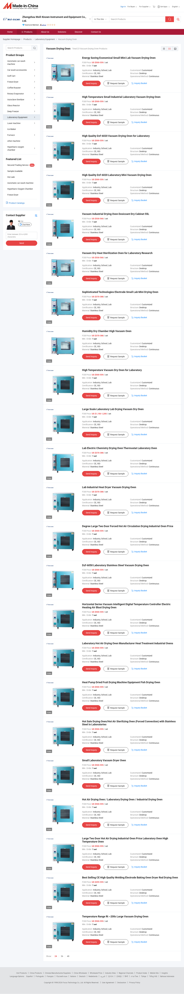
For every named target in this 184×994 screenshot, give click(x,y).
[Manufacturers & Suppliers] (21, 5)
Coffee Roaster (14, 87)
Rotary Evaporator (15, 93)
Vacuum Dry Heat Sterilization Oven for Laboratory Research (117, 253)
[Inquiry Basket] (154, 6)
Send (21, 243)
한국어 (110, 976)
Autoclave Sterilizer (15, 99)
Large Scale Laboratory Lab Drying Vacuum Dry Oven (113, 409)
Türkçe (143, 976)
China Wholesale (80, 973)
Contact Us (96, 31)
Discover (78, 31)
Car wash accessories (17, 70)
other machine (13, 141)
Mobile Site (154, 973)
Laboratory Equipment (17, 117)
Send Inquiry (91, 83)
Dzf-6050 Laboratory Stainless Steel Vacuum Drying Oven (115, 565)
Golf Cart (11, 75)
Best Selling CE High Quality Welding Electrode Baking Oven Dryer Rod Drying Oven (130, 877)
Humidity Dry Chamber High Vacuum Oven (106, 331)
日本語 (119, 976)
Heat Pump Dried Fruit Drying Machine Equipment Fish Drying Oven (121, 682)
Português (40, 976)
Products (28, 31)
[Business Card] (36, 215)
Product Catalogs (17, 203)
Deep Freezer (13, 111)
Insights (165, 973)
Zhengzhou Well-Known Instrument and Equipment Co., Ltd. (54, 18)
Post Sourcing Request (178, 19)
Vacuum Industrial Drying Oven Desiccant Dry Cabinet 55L (115, 213)
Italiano (73, 976)
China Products (36, 973)
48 (68, 956)
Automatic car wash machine (16, 62)
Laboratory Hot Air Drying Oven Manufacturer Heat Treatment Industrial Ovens (127, 643)
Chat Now (26, 224)
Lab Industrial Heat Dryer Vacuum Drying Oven (109, 487)
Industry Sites (110, 973)
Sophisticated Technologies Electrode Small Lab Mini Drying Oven (120, 291)
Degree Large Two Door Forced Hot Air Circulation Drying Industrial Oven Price (127, 526)
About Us (45, 31)
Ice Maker (11, 129)
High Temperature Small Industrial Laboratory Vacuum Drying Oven (121, 96)
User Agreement (108, 982)
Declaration (121, 982)
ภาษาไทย (134, 976)
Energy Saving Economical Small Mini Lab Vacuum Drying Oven (119, 57)
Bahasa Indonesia (167, 976)
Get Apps (164, 6)
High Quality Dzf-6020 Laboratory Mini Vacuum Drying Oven (117, 174)
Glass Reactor (13, 105)
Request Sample (117, 83)
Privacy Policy (134, 982)
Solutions (62, 31)
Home (10, 31)
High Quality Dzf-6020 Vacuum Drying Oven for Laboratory (116, 135)
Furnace (11, 135)
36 (62, 956)
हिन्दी (126, 976)
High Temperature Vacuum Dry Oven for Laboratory (112, 370)
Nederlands (93, 976)
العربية (102, 976)
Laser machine (13, 123)
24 (56, 956)
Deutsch (82, 976)
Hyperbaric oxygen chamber (15, 148)
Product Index (141, 973)
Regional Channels (126, 973)
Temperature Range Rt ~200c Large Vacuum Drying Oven (115, 916)
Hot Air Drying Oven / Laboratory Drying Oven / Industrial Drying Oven (122, 799)
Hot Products (21, 973)
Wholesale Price (96, 973)
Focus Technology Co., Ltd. (73, 982)
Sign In (123, 6)
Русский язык (61, 976)
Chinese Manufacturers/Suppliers (58, 973)
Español (29, 976)
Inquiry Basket (140, 83)
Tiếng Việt (153, 976)
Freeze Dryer (12, 81)
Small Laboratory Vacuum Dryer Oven (104, 760)
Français (50, 976)
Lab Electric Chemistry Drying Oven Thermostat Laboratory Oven (119, 448)
